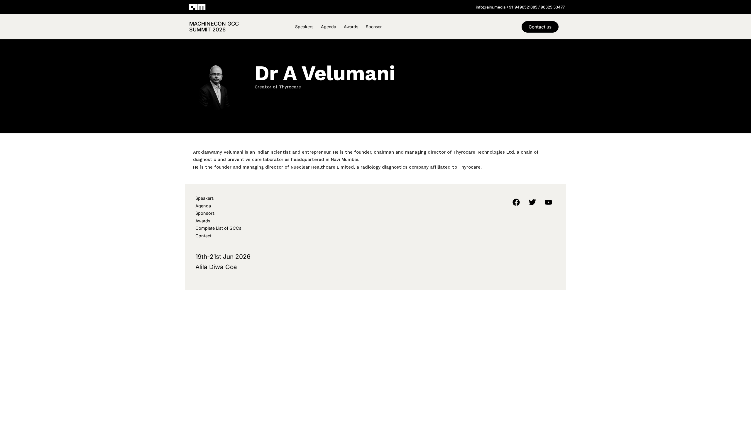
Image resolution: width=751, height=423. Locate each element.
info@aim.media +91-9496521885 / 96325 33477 (520, 7)
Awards (351, 26)
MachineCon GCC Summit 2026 (214, 27)
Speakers (304, 26)
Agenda (328, 26)
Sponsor (374, 26)
